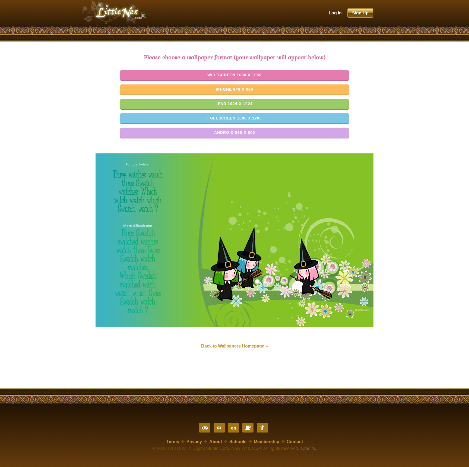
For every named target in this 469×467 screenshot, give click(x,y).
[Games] (204, 428)
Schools (237, 441)
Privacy (194, 441)
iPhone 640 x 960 (234, 89)
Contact (295, 441)
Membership (266, 441)
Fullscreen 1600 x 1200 (234, 118)
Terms (172, 441)
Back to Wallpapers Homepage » (234, 346)
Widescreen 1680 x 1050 (234, 75)
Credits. (308, 448)
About (215, 441)
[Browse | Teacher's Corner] (247, 428)
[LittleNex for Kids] (262, 428)
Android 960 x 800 (234, 132)
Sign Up (360, 13)
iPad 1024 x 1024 (235, 104)
